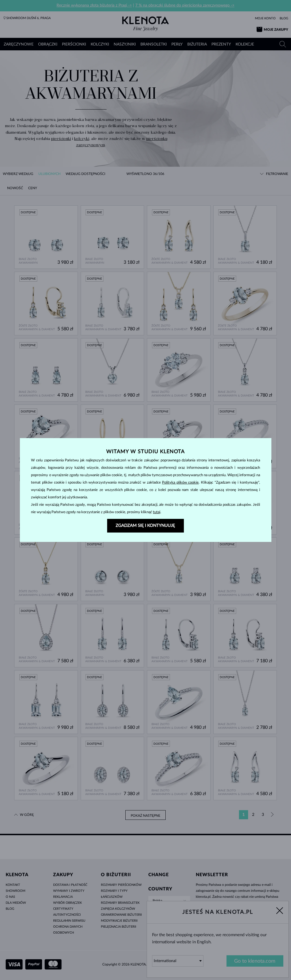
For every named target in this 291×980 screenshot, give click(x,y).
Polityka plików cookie (180, 482)
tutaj (156, 512)
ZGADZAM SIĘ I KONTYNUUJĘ (145, 525)
